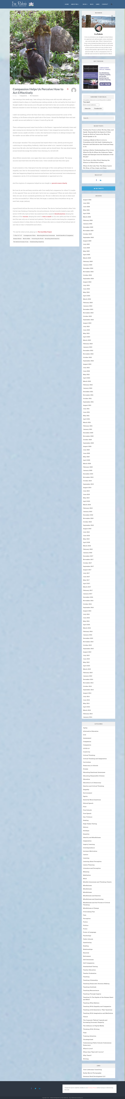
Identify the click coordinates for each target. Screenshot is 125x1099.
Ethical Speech (88, 803)
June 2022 (86, 371)
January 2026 (87, 224)
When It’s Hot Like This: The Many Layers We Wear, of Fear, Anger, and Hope (97, 167)
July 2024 (86, 285)
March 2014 (87, 710)
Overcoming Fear (89, 911)
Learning (86, 858)
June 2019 (86, 494)
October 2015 (87, 645)
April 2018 (86, 542)
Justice (85, 854)
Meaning (86, 872)
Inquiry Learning (89, 844)
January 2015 (87, 676)
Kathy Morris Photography (92, 1073)
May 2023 (86, 333)
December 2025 (88, 227)
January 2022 (87, 388)
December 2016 (88, 597)
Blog (91, 4)
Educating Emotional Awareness (46, 235)
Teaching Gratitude (89, 987)
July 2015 (86, 655)
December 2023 (88, 309)
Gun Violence (87, 817)
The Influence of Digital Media (93, 1026)
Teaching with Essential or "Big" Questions (97, 1010)
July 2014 (86, 696)
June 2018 (86, 535)
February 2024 (88, 302)
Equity (85, 796)
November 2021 (88, 395)
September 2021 (88, 402)
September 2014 (88, 690)
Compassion (23, 96)
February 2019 (88, 508)
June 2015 (86, 659)
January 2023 (87, 347)
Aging (85, 728)
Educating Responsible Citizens (94, 776)
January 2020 (87, 470)
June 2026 (86, 206)
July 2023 (86, 326)
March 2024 (87, 299)
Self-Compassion (88, 963)
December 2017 (88, 556)
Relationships (88, 949)
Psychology (87, 935)
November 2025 (88, 230)
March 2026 (87, 217)
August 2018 (87, 528)
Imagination (87, 841)
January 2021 (87, 429)
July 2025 (86, 244)
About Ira (74, 4)
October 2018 (87, 522)
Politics (85, 925)
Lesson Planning (88, 865)
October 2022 (87, 357)
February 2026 (88, 220)
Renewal (86, 953)
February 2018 (88, 549)
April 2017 (86, 583)
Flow (84, 806)
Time (84, 1032)
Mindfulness (87, 885)
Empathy (86, 789)
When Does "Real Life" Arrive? (93, 1052)
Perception (87, 918)
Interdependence (89, 848)
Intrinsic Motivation (90, 851)
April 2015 (86, 665)
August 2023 (87, 323)
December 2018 (88, 515)
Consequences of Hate (29, 235)
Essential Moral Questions (92, 800)
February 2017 (88, 590)
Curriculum (87, 762)
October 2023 (87, 316)
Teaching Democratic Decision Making (96, 983)
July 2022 (86, 367)
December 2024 (88, 268)
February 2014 (88, 714)
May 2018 (86, 539)
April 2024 (86, 295)
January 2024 (87, 306)
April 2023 (86, 337)
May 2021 (86, 415)
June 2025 (86, 248)
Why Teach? (87, 1055)
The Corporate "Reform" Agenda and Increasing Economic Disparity (95, 1021)
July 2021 (86, 409)
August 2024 (87, 282)
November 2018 (88, 518)
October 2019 (87, 481)
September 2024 (88, 278)
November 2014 (88, 683)
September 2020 (88, 443)
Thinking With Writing (91, 1029)
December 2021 (88, 391)
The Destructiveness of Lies (20, 241)
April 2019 (86, 501)
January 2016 (87, 635)
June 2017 (86, 576)
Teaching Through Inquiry (92, 994)
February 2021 (88, 426)
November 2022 (88, 354)
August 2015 (87, 652)
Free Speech (87, 813)
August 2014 (87, 693)
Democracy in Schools (90, 765)
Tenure (85, 1016)
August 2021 (87, 405)
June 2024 (86, 289)
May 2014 (86, 703)
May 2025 (86, 251)
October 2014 (87, 686)
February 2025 (88, 261)
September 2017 (88, 566)
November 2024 (88, 271)
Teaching (86, 977)
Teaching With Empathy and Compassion (97, 1006)
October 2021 (87, 398)
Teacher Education (89, 970)
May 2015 (86, 662)
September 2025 (88, 237)
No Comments (34, 96)
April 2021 (86, 419)
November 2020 (88, 436)
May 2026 (86, 210)
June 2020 (86, 453)
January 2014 (87, 717)
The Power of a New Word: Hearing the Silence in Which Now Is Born (96, 161)
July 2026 (86, 203)
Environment (87, 793)
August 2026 (87, 200)
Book (85, 4)
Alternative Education (90, 731)
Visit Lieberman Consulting (92, 1069)
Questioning (87, 942)
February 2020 (88, 467)
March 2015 (87, 669)
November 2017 (88, 559)
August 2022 (87, 364)
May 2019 (86, 498)
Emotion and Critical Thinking (93, 786)
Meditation (87, 875)
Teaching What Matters (91, 1003)
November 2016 (88, 600)
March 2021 (87, 422)
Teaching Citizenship (90, 980)
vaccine (25, 216)
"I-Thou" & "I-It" (17, 235)
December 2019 (88, 474)
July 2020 (86, 450)
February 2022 (88, 385)
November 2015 (88, 641)
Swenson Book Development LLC (94, 1076)
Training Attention (89, 1036)
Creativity (86, 752)
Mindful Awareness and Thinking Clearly (97, 882)
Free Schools (87, 810)
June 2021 (86, 412)
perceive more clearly (59, 183)
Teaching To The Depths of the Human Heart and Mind (98, 998)
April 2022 (86, 378)
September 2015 (88, 648)
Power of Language (89, 932)
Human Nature (17, 238)
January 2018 (87, 552)
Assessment (87, 738)
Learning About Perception (92, 861)
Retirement (87, 956)
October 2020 (87, 439)
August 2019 (87, 487)
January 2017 (87, 594)
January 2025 (87, 265)
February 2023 (88, 343)
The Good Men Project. (45, 232)
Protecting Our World (37, 238)
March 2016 (87, 628)
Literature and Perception (92, 868)
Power (85, 929)
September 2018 (88, 525)
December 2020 (88, 433)
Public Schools (88, 939)
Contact (105, 4)
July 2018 (86, 532)
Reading (86, 946)
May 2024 (86, 292)
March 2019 (87, 504)
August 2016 (87, 611)
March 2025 (87, 258)
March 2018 (87, 546)
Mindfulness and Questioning (93, 899)
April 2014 (86, 707)
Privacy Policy (92, 1087)
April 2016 (86, 624)
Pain (84, 915)
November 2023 (88, 313)
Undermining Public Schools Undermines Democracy (97, 1044)
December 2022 (88, 350)
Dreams (85, 769)
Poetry (85, 922)
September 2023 (88, 319)
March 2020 (87, 463)
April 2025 (86, 254)
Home (67, 4)
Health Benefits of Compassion (64, 235)
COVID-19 (86, 748)
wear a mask (46, 216)
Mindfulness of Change (91, 908)
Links (97, 4)
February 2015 (88, 672)
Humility (86, 834)
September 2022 (88, 361)
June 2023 (86, 330)
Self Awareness (88, 959)
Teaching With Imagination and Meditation (98, 1013)
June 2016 (86, 618)
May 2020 (86, 457)
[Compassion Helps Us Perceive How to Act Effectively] (44, 47)
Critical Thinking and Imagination (95, 758)
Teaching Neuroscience (91, 990)
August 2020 (87, 446)
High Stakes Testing (90, 824)
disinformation (60, 214)
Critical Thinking (89, 755)
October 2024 (87, 275)
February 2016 (88, 631)
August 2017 (87, 570)
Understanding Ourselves (37, 241)
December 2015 (88, 638)
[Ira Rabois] (23, 4)
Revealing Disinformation (52, 238)
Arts (84, 735)
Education (86, 779)
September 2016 (88, 607)
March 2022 (87, 381)
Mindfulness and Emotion (92, 895)
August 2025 (87, 241)
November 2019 (88, 477)
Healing (86, 820)
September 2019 (88, 484)
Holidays (86, 830)
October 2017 (87, 563)
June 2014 (86, 700)
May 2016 (86, 621)
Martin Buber (26, 238)
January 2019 (87, 511)
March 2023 (87, 340)
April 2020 (86, 460)
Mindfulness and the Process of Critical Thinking (96, 904)
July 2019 (86, 491)
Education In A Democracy (92, 782)
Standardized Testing (90, 966)
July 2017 (86, 573)
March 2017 (87, 587)
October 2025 (87, 234)
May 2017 (86, 580)
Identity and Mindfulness (92, 837)
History (85, 827)
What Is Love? (88, 1048)
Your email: (86, 102)
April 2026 (86, 213)
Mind (85, 878)
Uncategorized (88, 1039)
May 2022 (86, 374)
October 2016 (87, 604)
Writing (86, 1059)
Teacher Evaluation (89, 973)
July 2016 (86, 614)
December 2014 (88, 679)
